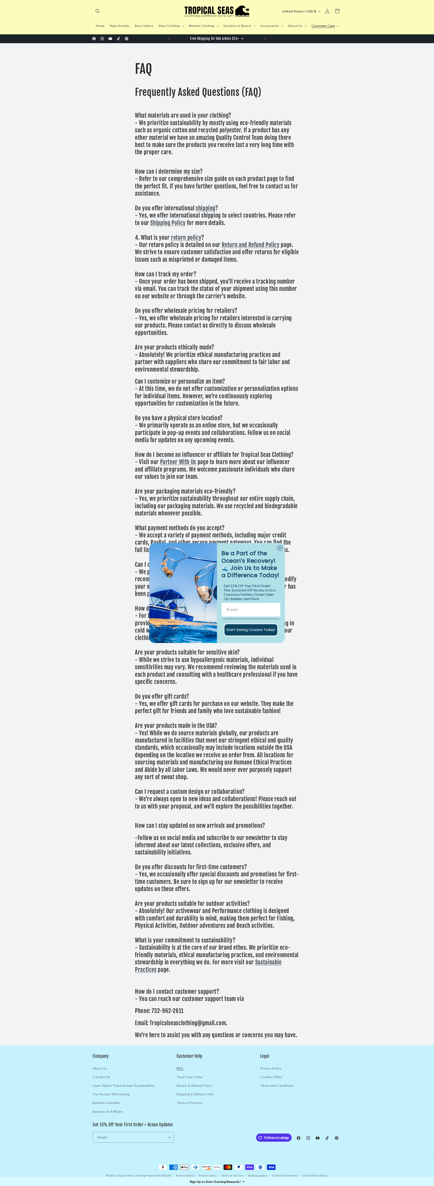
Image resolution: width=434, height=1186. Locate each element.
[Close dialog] (280, 548)
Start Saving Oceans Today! (251, 629)
